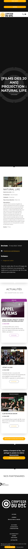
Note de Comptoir (14, 394)
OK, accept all (10, 547)
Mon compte (15, 1)
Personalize (19, 547)
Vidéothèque (14, 537)
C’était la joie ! (7, 367)
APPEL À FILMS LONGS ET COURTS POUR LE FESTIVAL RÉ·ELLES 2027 (13, 320)
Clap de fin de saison (9, 413)
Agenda (14, 517)
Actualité (14, 347)
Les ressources (14, 526)
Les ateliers (14, 524)
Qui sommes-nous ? (14, 533)
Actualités (14, 540)
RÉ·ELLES (14, 300)
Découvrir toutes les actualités (14, 438)
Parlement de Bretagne (12, 251)
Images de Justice (8, 260)
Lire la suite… (15, 335)
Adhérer (15, 7)
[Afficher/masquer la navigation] (25, 14)
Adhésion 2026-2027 (14, 457)
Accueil (14, 514)
